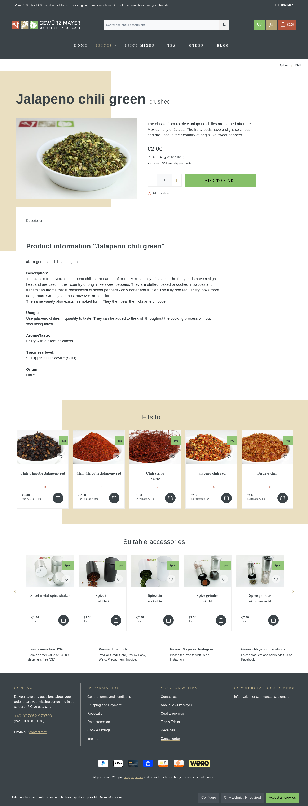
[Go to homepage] (46, 24)
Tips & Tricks (170, 722)
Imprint (92, 738)
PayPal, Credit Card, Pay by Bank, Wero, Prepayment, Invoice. (122, 654)
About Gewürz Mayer (176, 705)
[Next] (293, 592)
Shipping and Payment (104, 705)
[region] (154, 456)
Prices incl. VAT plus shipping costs (170, 163)
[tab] (34, 221)
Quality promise (172, 713)
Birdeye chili (267, 473)
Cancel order (170, 738)
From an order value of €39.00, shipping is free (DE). (48, 654)
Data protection (98, 722)
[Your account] (271, 25)
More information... (112, 797)
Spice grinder (207, 598)
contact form (38, 732)
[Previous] (15, 592)
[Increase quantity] (176, 180)
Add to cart (221, 180)
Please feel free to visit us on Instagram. (192, 654)
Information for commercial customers (261, 696)
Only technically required (242, 797)
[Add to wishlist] (61, 457)
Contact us (169, 696)
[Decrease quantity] (152, 180)
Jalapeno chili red (211, 473)
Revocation (95, 713)
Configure (208, 797)
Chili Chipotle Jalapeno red (42, 473)
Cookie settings (98, 730)
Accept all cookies (282, 797)
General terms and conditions (109, 696)
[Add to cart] (58, 498)
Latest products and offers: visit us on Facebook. (266, 654)
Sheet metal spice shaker (50, 595)
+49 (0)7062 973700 (33, 716)
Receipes (168, 730)
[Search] (224, 25)
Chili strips (155, 476)
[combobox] (161, 25)
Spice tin (103, 598)
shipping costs (133, 777)
